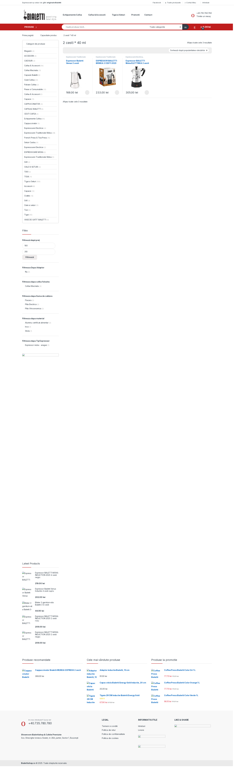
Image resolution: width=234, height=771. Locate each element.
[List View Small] (78, 50)
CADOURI (29, 61)
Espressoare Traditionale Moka (76, 58)
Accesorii (29, 186)
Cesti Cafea (31, 80)
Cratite (28, 196)
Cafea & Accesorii (97, 15)
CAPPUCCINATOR (33, 104)
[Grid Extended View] (70, 50)
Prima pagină (27, 35)
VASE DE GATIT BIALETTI (36, 219)
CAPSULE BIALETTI (33, 109)
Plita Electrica (31, 304)
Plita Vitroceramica (33, 308)
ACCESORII (30, 56)
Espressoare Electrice (134, 57)
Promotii (135, 15)
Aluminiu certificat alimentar (36, 322)
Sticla (27, 331)
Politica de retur (109, 730)
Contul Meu (191, 2)
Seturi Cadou (31, 142)
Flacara (28, 300)
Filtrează (29, 257)
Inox (27, 327)
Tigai (28, 214)
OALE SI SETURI (32, 167)
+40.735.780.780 (204, 13)
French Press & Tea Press (37, 138)
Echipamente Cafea (72, 15)
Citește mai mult (86, 92)
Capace (29, 99)
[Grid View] (66, 50)
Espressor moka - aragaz (36, 345)
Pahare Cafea (31, 84)
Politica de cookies (110, 738)
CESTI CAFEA (31, 114)
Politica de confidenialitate (113, 734)
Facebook (157, 2)
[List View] (74, 50)
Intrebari (205, 2)
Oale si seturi (31, 205)
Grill (27, 162)
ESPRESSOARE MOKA (35, 152)
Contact (148, 15)
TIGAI (28, 176)
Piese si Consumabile (35, 89)
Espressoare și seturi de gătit (41, 2)
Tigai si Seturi (118, 15)
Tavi (27, 210)
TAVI (27, 172)
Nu (26, 272)
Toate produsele (174, 2)
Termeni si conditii (110, 726)
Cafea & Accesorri (33, 94)
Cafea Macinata (32, 70)
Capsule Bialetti (32, 75)
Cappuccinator (32, 123)
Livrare (141, 730)
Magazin (29, 51)
